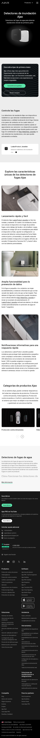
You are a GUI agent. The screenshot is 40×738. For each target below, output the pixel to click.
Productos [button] (28, 3)
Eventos (4, 704)
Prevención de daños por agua (10, 642)
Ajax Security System (27, 572)
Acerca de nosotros (7, 699)
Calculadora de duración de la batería (30, 651)
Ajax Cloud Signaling (27, 590)
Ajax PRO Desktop (26, 580)
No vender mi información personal (22, 727)
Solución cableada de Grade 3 (10, 633)
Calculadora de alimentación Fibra (29, 664)
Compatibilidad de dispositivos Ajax (30, 629)
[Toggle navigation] (37, 2)
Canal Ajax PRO (6, 711)
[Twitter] (19, 561)
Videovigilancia (6, 574)
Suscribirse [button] (7, 521)
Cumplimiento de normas (28, 620)
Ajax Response (26, 582)
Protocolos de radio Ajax (8, 595)
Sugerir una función (10, 554)
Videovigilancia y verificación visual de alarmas (29, 684)
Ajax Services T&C (27, 729)
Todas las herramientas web (29, 667)
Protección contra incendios (9, 577)
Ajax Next (4, 709)
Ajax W (27, 132)
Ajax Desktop (25, 577)
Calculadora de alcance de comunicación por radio (29, 655)
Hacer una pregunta (9, 538)
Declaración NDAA (6, 727)
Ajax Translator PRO (27, 587)
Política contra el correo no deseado (11, 729)
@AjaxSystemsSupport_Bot (11, 535)
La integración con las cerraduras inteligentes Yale (9, 638)
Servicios (4, 585)
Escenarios (25, 595)
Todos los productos (7, 582)
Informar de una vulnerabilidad (10, 724)
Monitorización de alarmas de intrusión (30, 680)
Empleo (4, 706)
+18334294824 (8, 530)
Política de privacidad (19, 722)
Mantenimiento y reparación (29, 618)
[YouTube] (8, 561)
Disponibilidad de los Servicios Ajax (30, 638)
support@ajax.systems (10, 533)
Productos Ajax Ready (7, 590)
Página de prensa (6, 701)
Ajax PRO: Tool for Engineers (29, 574)
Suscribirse (7, 505)
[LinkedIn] (24, 561)
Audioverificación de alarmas (29, 688)
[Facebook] (3, 561)
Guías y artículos (26, 615)
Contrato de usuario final (8, 732)
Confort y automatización (8, 580)
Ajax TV (24, 585)
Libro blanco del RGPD (25, 724)
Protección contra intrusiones (10, 572)
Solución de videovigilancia (9, 635)
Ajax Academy (25, 699)
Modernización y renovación (9, 644)
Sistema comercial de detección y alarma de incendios (8, 624)
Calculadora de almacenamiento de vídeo (29, 642)
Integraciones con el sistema (9, 587)
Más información (7, 482)
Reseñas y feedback (7, 714)
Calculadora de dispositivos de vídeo (30, 647)
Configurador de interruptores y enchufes (30, 659)
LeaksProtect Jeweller (9, 302)
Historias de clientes (7, 615)
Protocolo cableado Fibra (8, 592)
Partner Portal (25, 701)
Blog (3, 696)
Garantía (18, 732)
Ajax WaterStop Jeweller (25, 298)
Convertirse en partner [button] (14, 86)
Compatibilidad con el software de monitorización (30, 634)
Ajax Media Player (26, 592)
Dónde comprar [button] (15, 93)
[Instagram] (13, 561)
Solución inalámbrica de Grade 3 (10, 629)
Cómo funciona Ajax (7, 647)
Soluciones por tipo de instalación (7, 619)
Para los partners (26, 696)
